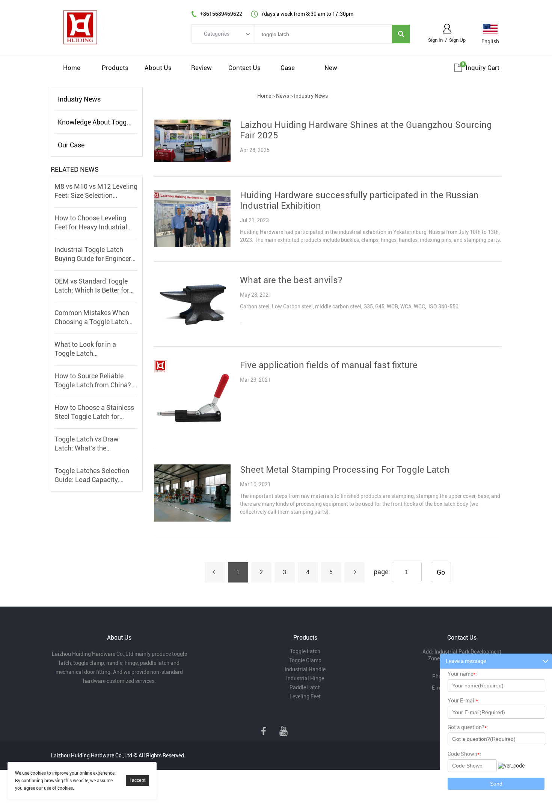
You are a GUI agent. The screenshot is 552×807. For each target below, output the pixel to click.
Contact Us (244, 67)
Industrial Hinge (305, 678)
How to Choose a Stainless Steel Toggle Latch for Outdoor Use (94, 412)
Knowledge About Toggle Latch (104, 122)
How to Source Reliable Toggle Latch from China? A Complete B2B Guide (95, 381)
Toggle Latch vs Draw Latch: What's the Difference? (86, 444)
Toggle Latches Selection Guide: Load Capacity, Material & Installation (91, 475)
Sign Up (457, 40)
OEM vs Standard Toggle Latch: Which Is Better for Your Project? (91, 286)
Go (441, 572)
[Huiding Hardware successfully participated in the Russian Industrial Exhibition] (192, 245)
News (282, 96)
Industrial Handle (305, 669)
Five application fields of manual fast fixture (329, 365)
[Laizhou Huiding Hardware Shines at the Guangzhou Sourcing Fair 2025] (192, 160)
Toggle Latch (305, 651)
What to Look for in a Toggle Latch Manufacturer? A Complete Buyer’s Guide (94, 349)
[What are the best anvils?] (192, 330)
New (330, 67)
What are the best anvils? (291, 280)
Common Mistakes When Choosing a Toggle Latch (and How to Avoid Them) (92, 317)
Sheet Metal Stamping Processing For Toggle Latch (344, 469)
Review (201, 67)
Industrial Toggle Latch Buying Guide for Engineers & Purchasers (94, 254)
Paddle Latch (305, 687)
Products (115, 67)
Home (71, 67)
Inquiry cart (482, 67)
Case (288, 67)
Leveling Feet (305, 696)
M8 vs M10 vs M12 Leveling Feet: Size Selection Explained (95, 191)
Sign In (435, 40)
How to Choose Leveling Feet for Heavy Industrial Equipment (90, 223)
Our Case (71, 145)
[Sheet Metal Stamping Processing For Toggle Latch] (192, 520)
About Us (158, 67)
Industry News (79, 99)
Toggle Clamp (305, 660)
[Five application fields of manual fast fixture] (192, 435)
